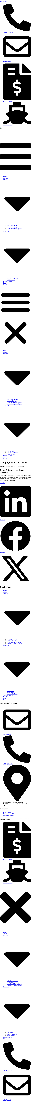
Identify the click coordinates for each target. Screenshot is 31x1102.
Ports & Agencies (7, 281)
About (5, 592)
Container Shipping (12, 227)
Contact (5, 284)
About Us (5, 178)
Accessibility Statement (9, 815)
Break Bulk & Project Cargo (14, 228)
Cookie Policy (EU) (8, 813)
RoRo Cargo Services (12, 225)
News (4, 283)
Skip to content (4, 1)
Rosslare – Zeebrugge (12, 278)
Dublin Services (11, 280)
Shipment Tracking (8, 695)
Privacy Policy (7, 812)
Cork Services (10, 277)
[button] (15, 317)
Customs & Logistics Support (14, 229)
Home (5, 176)
